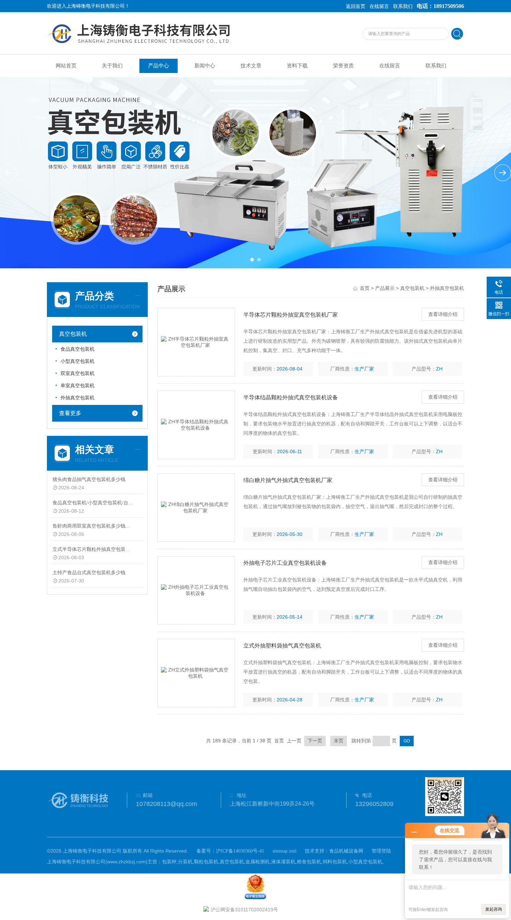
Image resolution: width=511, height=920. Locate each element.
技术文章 (251, 65)
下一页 (315, 740)
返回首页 (355, 6)
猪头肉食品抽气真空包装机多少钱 (88, 479)
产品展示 (385, 288)
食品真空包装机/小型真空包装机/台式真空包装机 (93, 502)
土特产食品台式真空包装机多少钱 (88, 572)
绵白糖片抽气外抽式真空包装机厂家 (287, 480)
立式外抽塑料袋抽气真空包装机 (282, 646)
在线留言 (379, 6)
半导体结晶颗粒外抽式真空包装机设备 (290, 397)
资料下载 (297, 65)
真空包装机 (73, 334)
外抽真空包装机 (77, 397)
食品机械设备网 (346, 851)
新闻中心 (204, 65)
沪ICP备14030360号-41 (240, 851)
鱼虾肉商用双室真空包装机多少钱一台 (93, 526)
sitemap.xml (285, 851)
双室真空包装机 (77, 373)
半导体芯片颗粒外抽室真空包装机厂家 (290, 315)
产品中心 (158, 65)
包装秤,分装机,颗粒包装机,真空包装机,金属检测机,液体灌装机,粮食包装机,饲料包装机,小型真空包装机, (273, 861)
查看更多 (70, 413)
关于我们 (112, 65)
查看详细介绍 (442, 314)
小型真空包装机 (77, 361)
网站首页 (66, 65)
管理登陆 (381, 851)
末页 (338, 740)
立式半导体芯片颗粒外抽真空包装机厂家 (93, 549)
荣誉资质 (343, 65)
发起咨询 (493, 909)
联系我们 (403, 6)
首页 (365, 288)
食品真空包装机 (77, 349)
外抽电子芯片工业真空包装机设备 (285, 563)
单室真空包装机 (77, 385)
